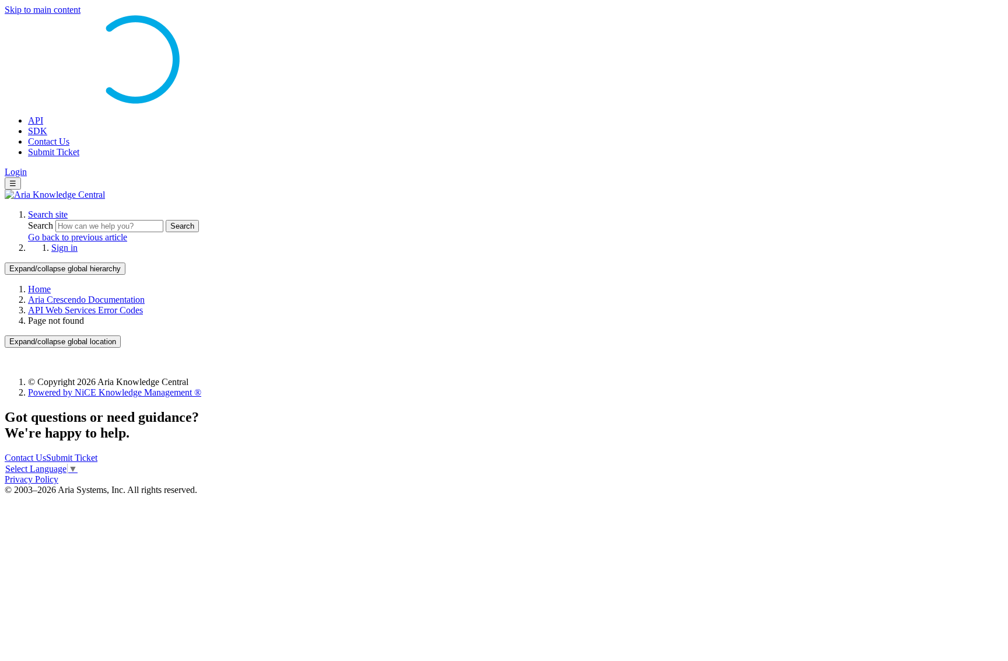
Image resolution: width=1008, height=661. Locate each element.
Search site (48, 214)
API (35, 120)
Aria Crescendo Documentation (86, 300)
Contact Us (48, 141)
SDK (37, 131)
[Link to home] (55, 195)
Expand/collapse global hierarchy (65, 268)
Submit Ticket (53, 152)
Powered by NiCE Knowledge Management (114, 392)
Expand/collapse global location (62, 341)
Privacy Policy (31, 479)
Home (39, 289)
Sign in (64, 248)
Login (16, 172)
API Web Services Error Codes (85, 310)
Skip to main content (42, 10)
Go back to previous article (77, 237)
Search (41, 225)
